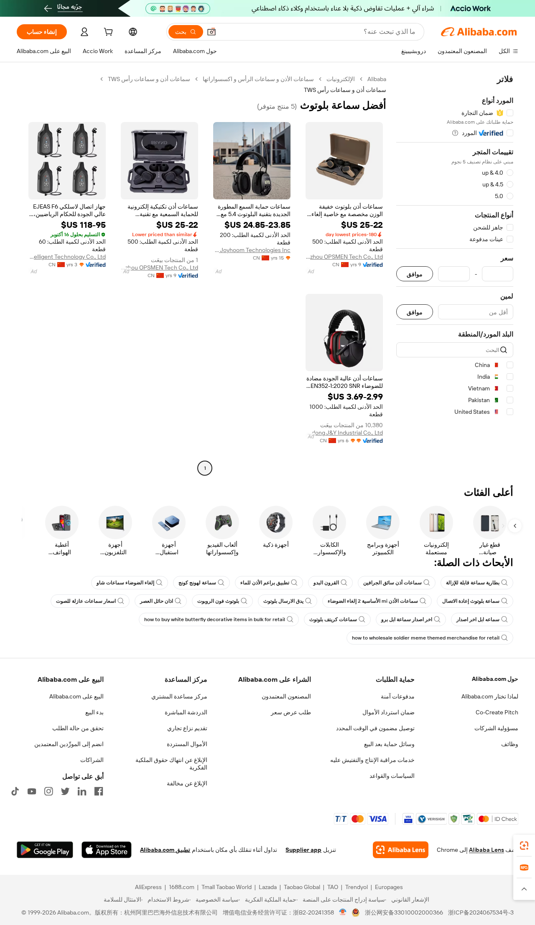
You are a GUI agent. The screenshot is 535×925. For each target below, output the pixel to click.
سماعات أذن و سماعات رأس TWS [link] (345, 90)
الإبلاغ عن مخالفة (187, 783)
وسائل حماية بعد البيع (389, 744)
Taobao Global (302, 887)
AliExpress (148, 887)
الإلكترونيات (340, 79)
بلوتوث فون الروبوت (218, 601)
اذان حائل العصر (156, 601)
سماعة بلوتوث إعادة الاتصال (470, 601)
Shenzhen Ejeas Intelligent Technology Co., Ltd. (67, 256)
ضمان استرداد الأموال (388, 712)
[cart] (107, 33)
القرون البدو (326, 583)
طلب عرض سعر (291, 712)
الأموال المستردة (187, 744)
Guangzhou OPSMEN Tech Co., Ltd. (344, 256)
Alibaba (376, 79)
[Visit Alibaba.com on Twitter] (65, 791)
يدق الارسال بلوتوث (283, 601)
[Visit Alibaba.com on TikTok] (15, 791)
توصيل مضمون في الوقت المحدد (375, 728)
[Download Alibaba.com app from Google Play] (45, 849)
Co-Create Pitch (497, 712)
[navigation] (454, 274)
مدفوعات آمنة (398, 696)
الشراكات (92, 760)
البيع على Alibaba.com (76, 696)
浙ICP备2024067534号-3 (481, 912)
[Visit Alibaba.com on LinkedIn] (82, 791)
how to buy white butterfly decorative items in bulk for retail (214, 619)
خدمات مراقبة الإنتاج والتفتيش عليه (372, 760)
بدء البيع (94, 712)
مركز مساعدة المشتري (179, 696)
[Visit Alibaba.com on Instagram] (48, 791)
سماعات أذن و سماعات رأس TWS (149, 79)
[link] (524, 845)
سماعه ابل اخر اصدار (477, 619)
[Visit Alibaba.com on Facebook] (99, 791)
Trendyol (356, 887)
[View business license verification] (343, 912)
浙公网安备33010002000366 (404, 912)
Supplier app (303, 849)
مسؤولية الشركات (496, 728)
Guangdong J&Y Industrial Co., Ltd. (344, 432)
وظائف (509, 744)
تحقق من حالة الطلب (78, 728)
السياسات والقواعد (392, 775)
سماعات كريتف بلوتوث (333, 619)
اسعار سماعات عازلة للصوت (86, 601)
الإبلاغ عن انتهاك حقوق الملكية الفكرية (171, 764)
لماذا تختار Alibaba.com (489, 696)
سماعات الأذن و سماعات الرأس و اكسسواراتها (258, 79)
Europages (389, 887)
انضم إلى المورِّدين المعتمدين (69, 744)
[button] (211, 32)
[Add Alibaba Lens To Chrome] (400, 849)
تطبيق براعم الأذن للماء (264, 583)
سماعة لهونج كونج (197, 583)
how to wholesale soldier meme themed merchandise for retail (425, 638)
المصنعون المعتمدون (286, 696)
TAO (332, 887)
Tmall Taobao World (226, 887)
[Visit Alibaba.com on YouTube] (32, 791)
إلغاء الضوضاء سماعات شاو (125, 583)
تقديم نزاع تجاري (187, 728)
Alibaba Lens (486, 849)
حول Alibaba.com (495, 678)
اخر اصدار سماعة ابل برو (406, 619)
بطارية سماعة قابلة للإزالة (472, 583)
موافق (415, 274)
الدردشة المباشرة (186, 712)
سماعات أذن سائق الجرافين (392, 583)
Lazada (268, 887)
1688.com (181, 887)
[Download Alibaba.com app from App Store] (107, 849)
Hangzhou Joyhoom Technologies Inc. (251, 250)
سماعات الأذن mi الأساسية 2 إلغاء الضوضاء (373, 601)
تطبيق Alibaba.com (165, 849)
